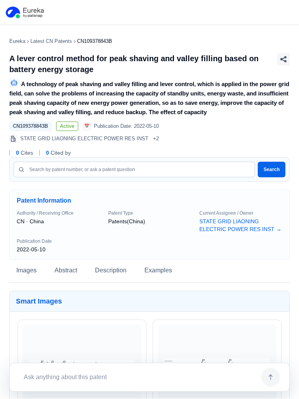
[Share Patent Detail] (283, 59)
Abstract (66, 270)
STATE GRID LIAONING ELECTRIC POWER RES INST (240, 225)
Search (272, 169)
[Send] (270, 377)
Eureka (17, 41)
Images (26, 270)
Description (111, 270)
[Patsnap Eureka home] (24, 12)
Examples (158, 270)
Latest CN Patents (51, 41)
